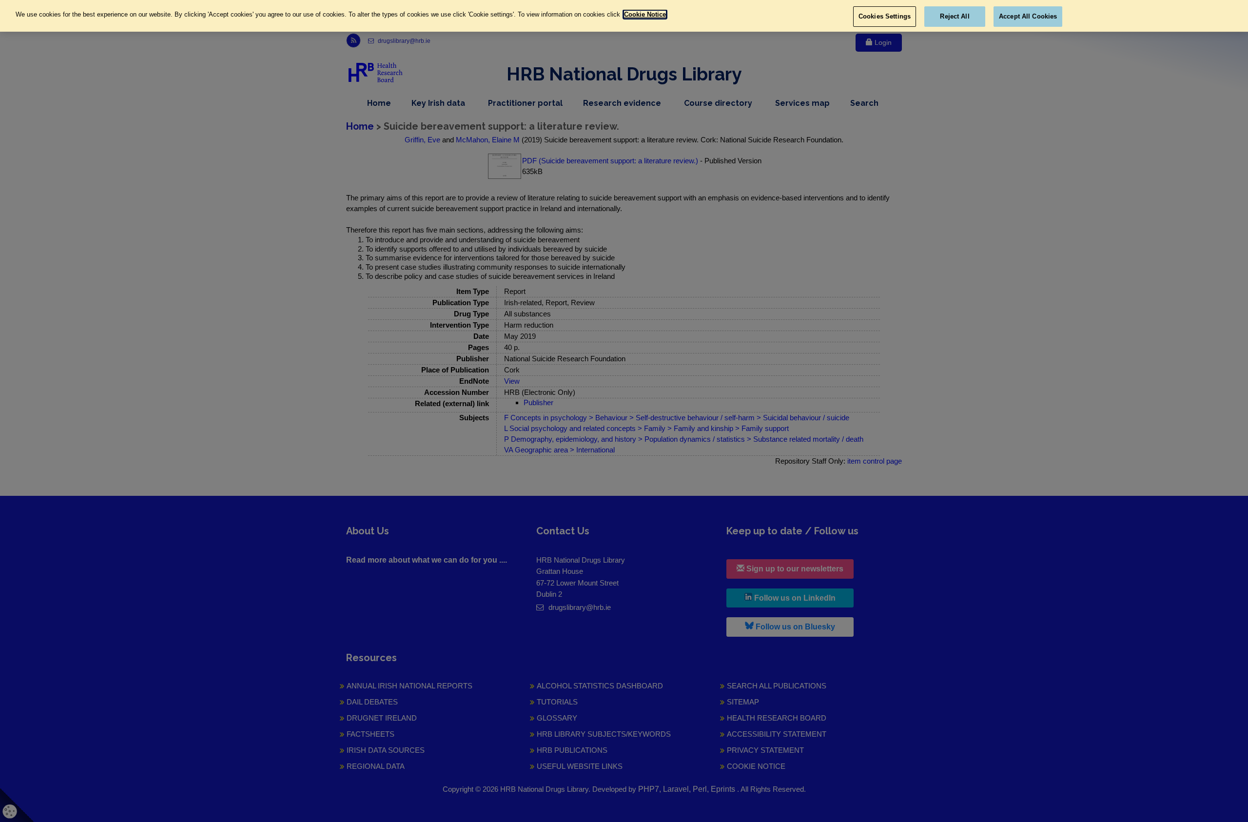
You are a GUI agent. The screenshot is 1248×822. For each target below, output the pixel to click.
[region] (624, 16)
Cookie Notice (645, 14)
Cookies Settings (884, 16)
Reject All (954, 16)
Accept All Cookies (1028, 16)
